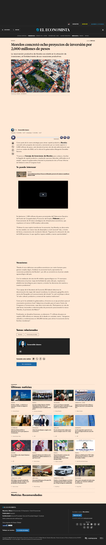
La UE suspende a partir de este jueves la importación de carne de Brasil (84, 431)
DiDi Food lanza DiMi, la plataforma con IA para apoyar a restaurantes (20, 431)
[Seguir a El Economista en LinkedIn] (84, 524)
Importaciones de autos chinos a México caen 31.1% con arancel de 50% (84, 406)
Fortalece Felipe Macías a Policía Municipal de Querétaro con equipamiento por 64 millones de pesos (41, 407)
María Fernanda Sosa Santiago (82, 461)
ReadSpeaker (56, 138)
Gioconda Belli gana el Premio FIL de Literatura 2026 (41, 481)
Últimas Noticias (21, 35)
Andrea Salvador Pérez (17, 436)
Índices (81, 35)
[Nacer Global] (7, 525)
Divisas (87, 35)
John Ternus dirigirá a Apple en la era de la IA (41, 430)
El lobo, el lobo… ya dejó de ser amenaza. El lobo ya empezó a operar (19, 406)
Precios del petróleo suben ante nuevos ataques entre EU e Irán (62, 430)
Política (34, 402)
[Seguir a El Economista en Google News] (84, 527)
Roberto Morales (79, 411)
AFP (56, 436)
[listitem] (13, 137)
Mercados (56, 427)
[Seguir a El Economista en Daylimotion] (98, 524)
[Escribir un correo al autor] (20, 351)
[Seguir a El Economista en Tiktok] (91, 527)
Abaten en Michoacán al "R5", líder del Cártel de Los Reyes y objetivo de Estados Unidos (84, 456)
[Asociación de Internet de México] (101, 538)
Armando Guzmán (16, 411)
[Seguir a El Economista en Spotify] (91, 524)
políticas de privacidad (88, 518)
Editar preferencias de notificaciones (12, 518)
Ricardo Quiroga (37, 486)
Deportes (13, 452)
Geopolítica (78, 427)
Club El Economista (35, 510)
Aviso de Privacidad (16, 516)
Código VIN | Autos (80, 402)
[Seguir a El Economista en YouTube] (87, 524)
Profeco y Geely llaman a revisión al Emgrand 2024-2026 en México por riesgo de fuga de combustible (63, 482)
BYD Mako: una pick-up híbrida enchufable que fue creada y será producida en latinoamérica (20, 482)
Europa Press (79, 486)
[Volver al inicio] (34, 507)
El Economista (17, 510)
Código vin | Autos (41, 35)
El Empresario (14, 427)
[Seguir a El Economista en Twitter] (80, 524)
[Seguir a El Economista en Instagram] (95, 524)
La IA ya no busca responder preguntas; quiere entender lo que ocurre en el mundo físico (63, 406)
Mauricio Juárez (15, 486)
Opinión (13, 402)
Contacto (41, 516)
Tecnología (57, 402)
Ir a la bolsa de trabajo (22, 530)
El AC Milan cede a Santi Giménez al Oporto (20, 455)
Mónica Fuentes (36, 461)
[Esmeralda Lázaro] (12, 129)
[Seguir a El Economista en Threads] (87, 527)
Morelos (64, 143)
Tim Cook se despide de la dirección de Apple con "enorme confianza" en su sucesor (85, 482)
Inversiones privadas (32, 334)
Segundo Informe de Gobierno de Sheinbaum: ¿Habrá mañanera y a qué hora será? (41, 456)
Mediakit (12, 513)
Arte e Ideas (35, 478)
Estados (13, 40)
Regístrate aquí (77, 515)
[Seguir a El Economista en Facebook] (77, 524)
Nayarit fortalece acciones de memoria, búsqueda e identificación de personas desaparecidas (62, 457)
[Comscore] (91, 538)
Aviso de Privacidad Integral (30, 516)
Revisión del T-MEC (54, 35)
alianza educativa (65, 35)
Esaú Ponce (57, 486)
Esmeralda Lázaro (23, 130)
